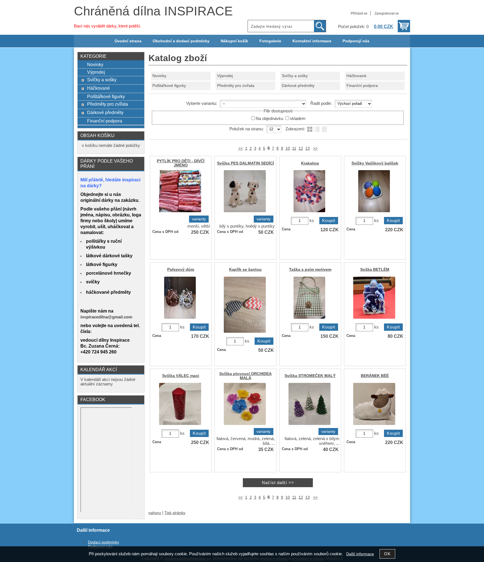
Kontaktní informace (311, 41)
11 (294, 148)
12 (301, 148)
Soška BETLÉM (374, 269)
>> (315, 148)
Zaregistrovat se (386, 13)
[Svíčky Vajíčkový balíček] (374, 212)
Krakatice (310, 163)
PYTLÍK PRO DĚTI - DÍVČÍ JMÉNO (180, 163)
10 (287, 148)
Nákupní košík (234, 41)
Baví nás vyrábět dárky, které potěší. (107, 26)
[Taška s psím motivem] (310, 318)
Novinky (159, 76)
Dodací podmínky (103, 542)
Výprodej (225, 76)
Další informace (360, 554)
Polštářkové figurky (169, 86)
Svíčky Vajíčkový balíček (375, 163)
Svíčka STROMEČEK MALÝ (310, 376)
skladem (298, 118)
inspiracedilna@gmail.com (106, 317)
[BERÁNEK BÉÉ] (375, 424)
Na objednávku (269, 118)
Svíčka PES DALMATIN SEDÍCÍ (245, 163)
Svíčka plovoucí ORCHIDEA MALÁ (245, 376)
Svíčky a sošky (295, 76)
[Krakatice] (310, 212)
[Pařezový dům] (180, 318)
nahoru (154, 513)
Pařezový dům (180, 269)
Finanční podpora (362, 86)
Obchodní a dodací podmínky (181, 41)
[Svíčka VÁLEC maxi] (181, 424)
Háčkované (356, 76)
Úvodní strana (128, 41)
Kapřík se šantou (245, 269)
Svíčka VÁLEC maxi (180, 376)
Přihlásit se (359, 13)
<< (240, 148)
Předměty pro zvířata (235, 86)
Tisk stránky (174, 513)
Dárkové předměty (298, 86)
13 (307, 148)
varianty (199, 219)
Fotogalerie (270, 41)
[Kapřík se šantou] (245, 332)
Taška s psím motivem (310, 269)
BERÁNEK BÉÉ (375, 376)
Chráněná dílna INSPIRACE (153, 11)
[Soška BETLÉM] (375, 318)
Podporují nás (356, 41)
